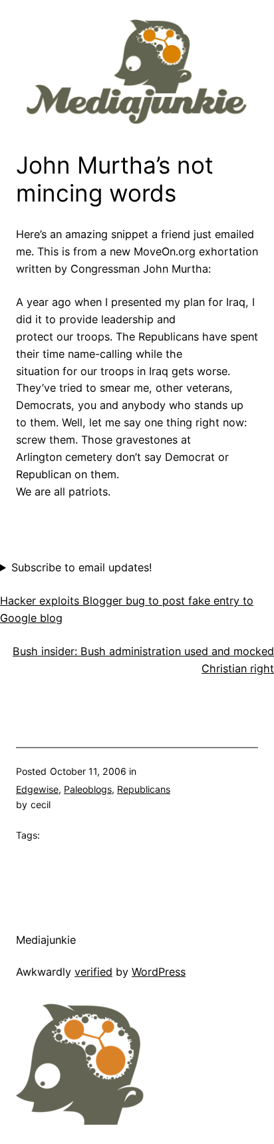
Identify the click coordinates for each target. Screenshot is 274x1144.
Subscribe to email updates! (81, 567)
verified (93, 971)
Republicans (143, 789)
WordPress (159, 971)
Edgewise (37, 789)
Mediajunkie (46, 939)
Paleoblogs (88, 789)
